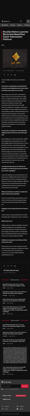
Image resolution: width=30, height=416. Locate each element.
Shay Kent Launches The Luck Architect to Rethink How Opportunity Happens (15, 292)
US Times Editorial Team (11, 270)
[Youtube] (17, 409)
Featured (5, 295)
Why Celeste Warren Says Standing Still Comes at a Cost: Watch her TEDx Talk (14, 300)
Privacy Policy (15, 389)
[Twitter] (7, 74)
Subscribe (24, 386)
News (3, 45)
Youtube (21, 409)
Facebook (7, 406)
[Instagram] (17, 406)
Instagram (21, 406)
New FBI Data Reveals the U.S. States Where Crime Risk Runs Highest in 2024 (14, 284)
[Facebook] (4, 74)
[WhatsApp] (14, 74)
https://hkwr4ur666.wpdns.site (10, 272)
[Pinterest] (11, 74)
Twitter (6, 409)
